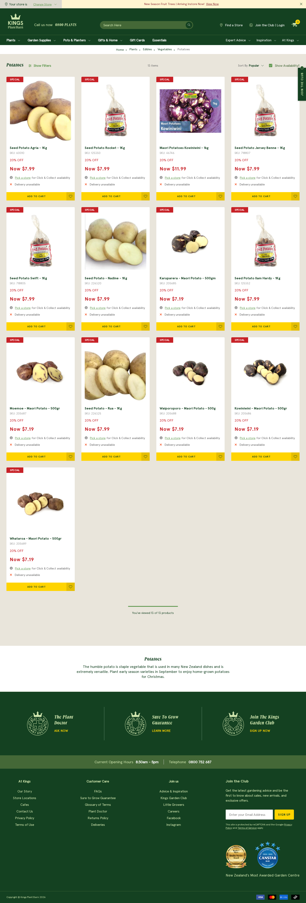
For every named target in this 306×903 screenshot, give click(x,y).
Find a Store (233, 25)
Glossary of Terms (98, 804)
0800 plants (65, 25)
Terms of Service (247, 827)
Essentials (159, 40)
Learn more (161, 731)
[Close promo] (301, 4)
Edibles (147, 49)
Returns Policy (98, 818)
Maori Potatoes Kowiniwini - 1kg (184, 148)
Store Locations (24, 798)
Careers (173, 811)
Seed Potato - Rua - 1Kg (103, 408)
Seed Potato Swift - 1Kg (28, 278)
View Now (212, 4)
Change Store (42, 4)
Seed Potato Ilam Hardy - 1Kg (257, 278)
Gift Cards (137, 40)
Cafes (24, 804)
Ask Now (61, 731)
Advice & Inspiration (173, 791)
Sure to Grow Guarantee (98, 798)
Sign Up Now (260, 731)
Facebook (174, 818)
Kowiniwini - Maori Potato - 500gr (261, 408)
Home (120, 50)
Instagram (173, 824)
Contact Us (24, 811)
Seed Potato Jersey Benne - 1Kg (260, 148)
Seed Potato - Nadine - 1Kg (106, 278)
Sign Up (284, 814)
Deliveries (98, 824)
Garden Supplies (40, 40)
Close (302, 67)
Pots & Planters (75, 40)
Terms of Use (24, 824)
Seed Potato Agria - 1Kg (28, 148)
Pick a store (23, 178)
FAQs (98, 791)
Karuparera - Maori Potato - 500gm (188, 278)
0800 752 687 (200, 761)
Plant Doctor (97, 811)
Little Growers (173, 804)
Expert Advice (236, 40)
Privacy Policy (24, 818)
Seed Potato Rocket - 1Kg (105, 148)
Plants (11, 40)
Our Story (24, 791)
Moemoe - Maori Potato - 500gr (35, 408)
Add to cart (36, 196)
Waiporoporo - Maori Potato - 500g (188, 408)
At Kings (288, 40)
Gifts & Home (108, 40)
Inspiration (264, 40)
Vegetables (165, 49)
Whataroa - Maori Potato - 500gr (36, 538)
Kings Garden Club (173, 798)
